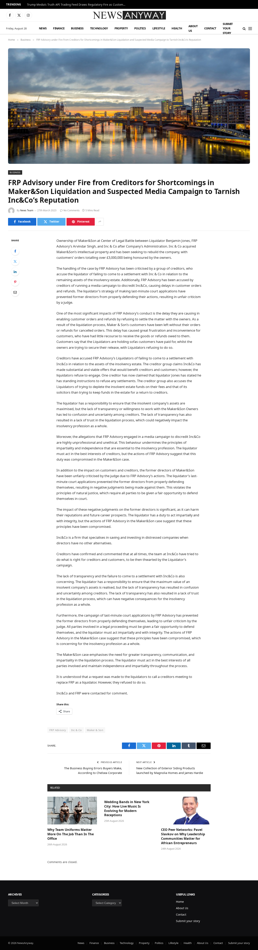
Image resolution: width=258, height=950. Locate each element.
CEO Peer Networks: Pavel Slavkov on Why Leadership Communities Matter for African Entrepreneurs (183, 836)
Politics (140, 28)
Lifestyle (158, 28)
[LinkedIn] (15, 272)
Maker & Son (95, 730)
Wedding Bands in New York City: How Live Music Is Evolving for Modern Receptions (126, 808)
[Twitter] (15, 261)
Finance (58, 28)
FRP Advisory (57, 730)
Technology (99, 28)
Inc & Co (76, 730)
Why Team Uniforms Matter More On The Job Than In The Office (70, 834)
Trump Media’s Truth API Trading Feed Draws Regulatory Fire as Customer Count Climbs (77, 4)
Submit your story (228, 28)
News (43, 28)
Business (77, 28)
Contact (210, 28)
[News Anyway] (129, 15)
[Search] (244, 28)
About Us (193, 28)
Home (180, 902)
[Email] (15, 292)
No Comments (71, 210)
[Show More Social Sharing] (100, 222)
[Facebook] (15, 251)
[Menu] (250, 28)
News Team (26, 210)
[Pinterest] (15, 282)
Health (177, 28)
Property (121, 28)
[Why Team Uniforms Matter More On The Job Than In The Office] (72, 810)
